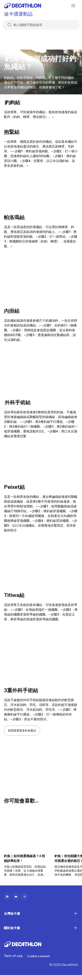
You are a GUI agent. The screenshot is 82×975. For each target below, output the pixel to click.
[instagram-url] (24, 896)
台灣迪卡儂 (12, 913)
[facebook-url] (7, 896)
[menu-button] (73, 5)
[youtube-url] (16, 896)
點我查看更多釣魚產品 (22, 730)
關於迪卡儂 (12, 928)
